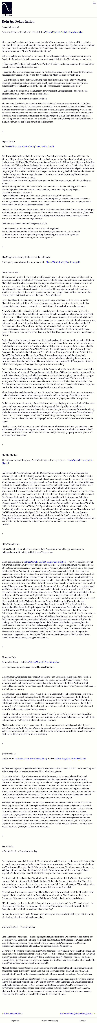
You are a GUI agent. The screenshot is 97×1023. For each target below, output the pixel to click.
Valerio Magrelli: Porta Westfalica (44, 662)
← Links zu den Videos (12, 1013)
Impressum (15, 1021)
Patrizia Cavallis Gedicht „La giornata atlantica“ (45, 562)
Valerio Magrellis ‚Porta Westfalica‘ (71, 758)
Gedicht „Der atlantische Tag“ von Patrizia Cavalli (31, 146)
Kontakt (83, 1021)
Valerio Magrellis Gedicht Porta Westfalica (64, 32)
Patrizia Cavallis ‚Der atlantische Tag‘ (31, 758)
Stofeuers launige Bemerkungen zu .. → (77, 1013)
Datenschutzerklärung (49, 1021)
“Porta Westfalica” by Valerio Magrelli (63, 262)
